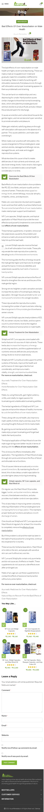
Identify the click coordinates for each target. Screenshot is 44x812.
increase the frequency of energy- (23, 345)
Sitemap (37, 808)
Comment (6, 690)
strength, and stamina (16, 372)
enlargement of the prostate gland (18, 309)
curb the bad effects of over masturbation (20, 412)
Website (5, 735)
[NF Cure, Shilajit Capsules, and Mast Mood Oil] (11, 648)
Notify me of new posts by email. (15, 756)
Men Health (22, 21)
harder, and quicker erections (19, 492)
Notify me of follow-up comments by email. (19, 748)
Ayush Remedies (20, 34)
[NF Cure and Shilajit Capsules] (11, 617)
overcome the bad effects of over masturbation (23, 208)
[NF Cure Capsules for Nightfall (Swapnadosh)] (32, 617)
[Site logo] (22, 3)
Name (5, 715)
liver (9, 167)
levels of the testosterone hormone (23, 254)
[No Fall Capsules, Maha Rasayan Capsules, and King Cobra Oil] (32, 648)
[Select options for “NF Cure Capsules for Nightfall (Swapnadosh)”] (25, 625)
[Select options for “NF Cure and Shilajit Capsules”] (4, 625)
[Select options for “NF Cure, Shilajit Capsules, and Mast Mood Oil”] (4, 656)
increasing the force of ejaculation (15, 510)
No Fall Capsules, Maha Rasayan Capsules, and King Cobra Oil (32, 662)
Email (4, 725)
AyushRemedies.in (15, 808)
